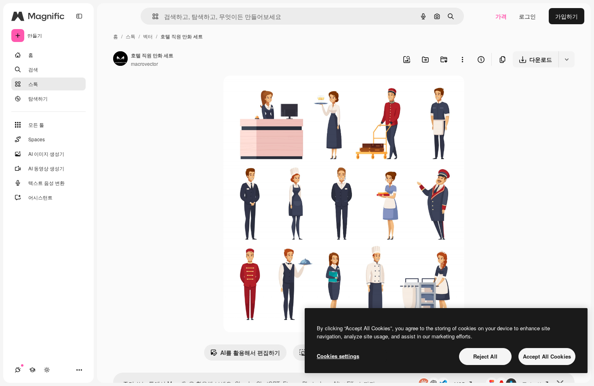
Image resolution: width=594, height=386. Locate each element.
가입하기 (566, 16)
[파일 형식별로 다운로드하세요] (566, 59)
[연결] (17, 369)
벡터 (148, 36)
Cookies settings (338, 356)
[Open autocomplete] (152, 16)
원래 (270, 91)
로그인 (527, 16)
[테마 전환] (46, 369)
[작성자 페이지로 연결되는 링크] (120, 59)
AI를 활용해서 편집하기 (250, 352)
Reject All (485, 356)
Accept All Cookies (547, 356)
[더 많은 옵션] (462, 59)
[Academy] (32, 369)
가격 (501, 16)
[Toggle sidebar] (79, 16)
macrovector (144, 63)
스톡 (130, 36)
